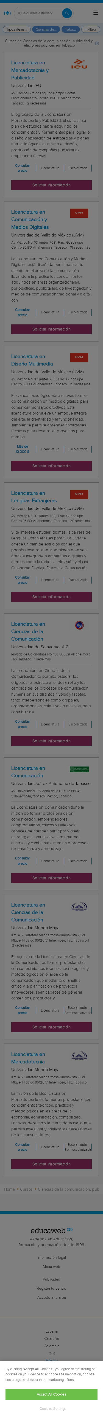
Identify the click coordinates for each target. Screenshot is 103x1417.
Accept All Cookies (51, 1394)
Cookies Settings (53, 1409)
